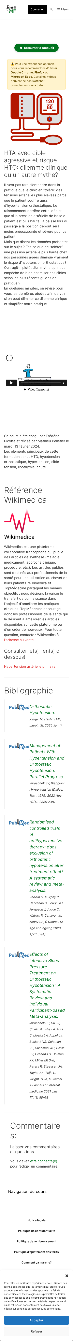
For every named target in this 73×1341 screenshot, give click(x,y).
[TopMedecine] (12, 9)
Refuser (36, 1331)
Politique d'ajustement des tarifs (36, 1252)
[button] (67, 1275)
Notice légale (36, 1220)
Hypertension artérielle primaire (30, 666)
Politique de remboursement (36, 1241)
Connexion (37, 9)
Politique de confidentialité (36, 1230)
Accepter (36, 1320)
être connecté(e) (43, 1161)
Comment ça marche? (36, 1262)
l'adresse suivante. (19, 640)
